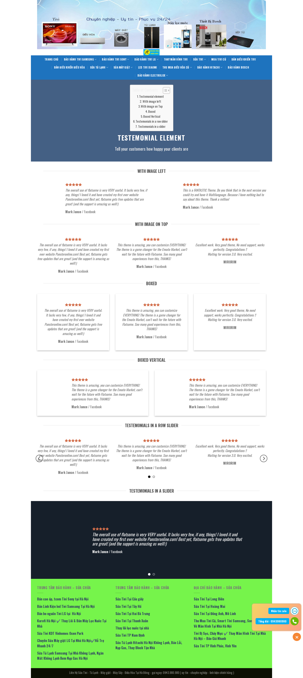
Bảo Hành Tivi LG (145, 59)
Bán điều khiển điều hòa (69, 67)
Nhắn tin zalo (279, 611)
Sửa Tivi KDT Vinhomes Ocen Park (60, 633)
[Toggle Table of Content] (164, 90)
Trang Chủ (51, 59)
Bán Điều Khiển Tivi (243, 59)
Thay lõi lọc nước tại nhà (132, 628)
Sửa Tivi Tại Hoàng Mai (209, 606)
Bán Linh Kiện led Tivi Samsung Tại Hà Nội (66, 606)
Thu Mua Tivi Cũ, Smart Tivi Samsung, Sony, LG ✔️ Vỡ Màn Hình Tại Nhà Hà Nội (229, 623)
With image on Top (152, 106)
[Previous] (39, 458)
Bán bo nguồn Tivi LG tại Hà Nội (59, 613)
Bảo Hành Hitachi (208, 67)
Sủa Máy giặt (122, 67)
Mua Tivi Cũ (218, 59)
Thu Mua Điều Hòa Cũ (175, 67)
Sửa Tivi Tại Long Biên (209, 599)
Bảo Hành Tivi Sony (114, 59)
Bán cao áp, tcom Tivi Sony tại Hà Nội (62, 599)
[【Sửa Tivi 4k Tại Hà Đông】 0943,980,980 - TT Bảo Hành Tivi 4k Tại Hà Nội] (151, 52)
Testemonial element (151, 96)
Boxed (151, 111)
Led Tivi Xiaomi (147, 67)
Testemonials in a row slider (152, 121)
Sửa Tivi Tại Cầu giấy (129, 599)
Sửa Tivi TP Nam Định (129, 635)
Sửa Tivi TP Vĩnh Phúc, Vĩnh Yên (215, 645)
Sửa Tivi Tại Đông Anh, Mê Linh (215, 613)
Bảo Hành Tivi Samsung (79, 59)
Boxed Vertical (151, 116)
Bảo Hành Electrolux (151, 75)
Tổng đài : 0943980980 (272, 621)
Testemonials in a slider (152, 126)
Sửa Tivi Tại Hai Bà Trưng (132, 613)
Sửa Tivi (198, 59)
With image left (152, 101)
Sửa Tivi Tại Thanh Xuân (131, 620)
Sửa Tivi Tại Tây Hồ (128, 606)
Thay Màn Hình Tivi (176, 59)
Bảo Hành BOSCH (238, 67)
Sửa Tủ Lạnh (98, 67)
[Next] (263, 458)
